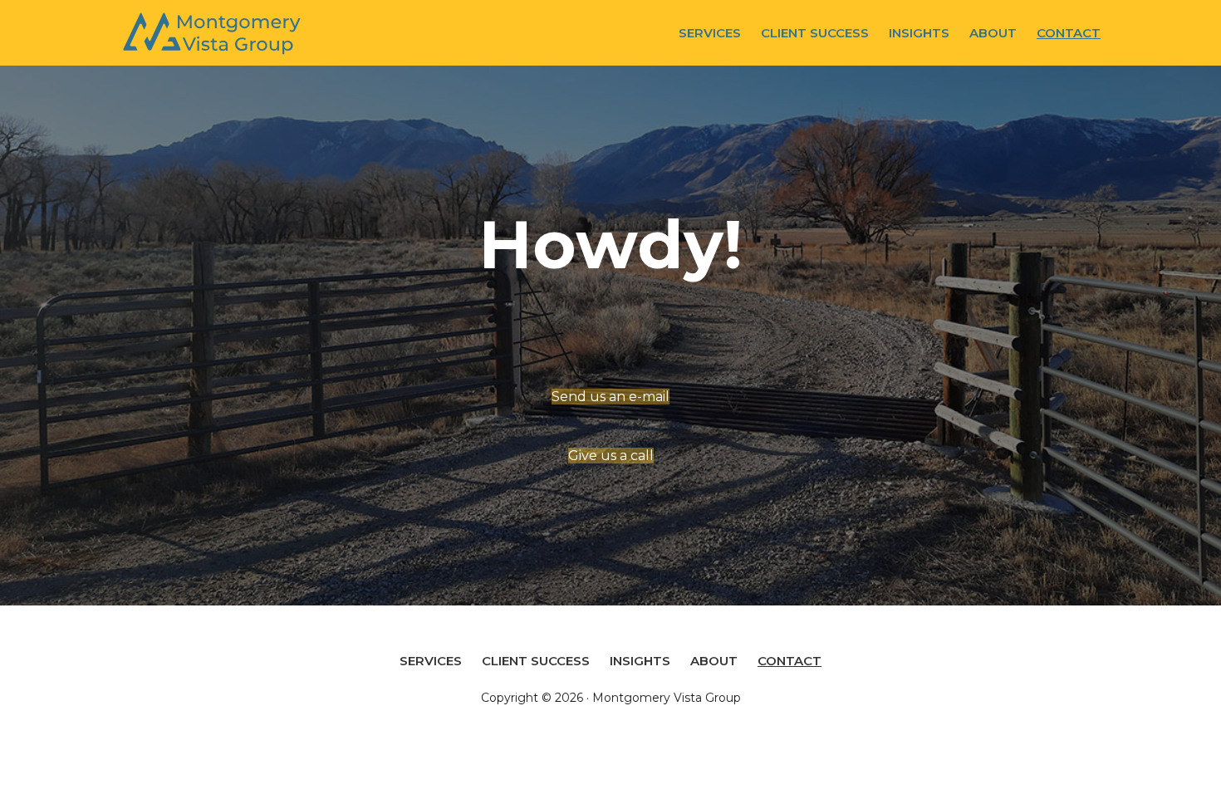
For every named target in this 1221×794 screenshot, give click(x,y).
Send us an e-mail (610, 396)
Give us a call (611, 455)
